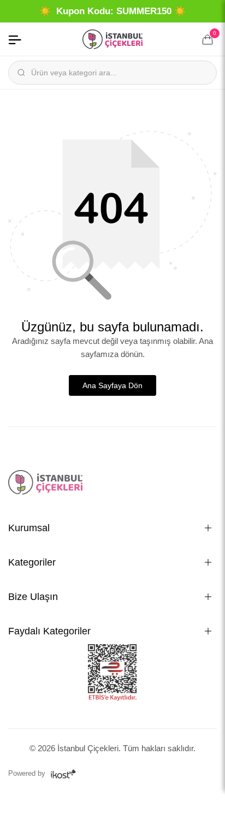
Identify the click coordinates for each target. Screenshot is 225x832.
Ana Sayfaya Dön (112, 385)
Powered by (28, 773)
